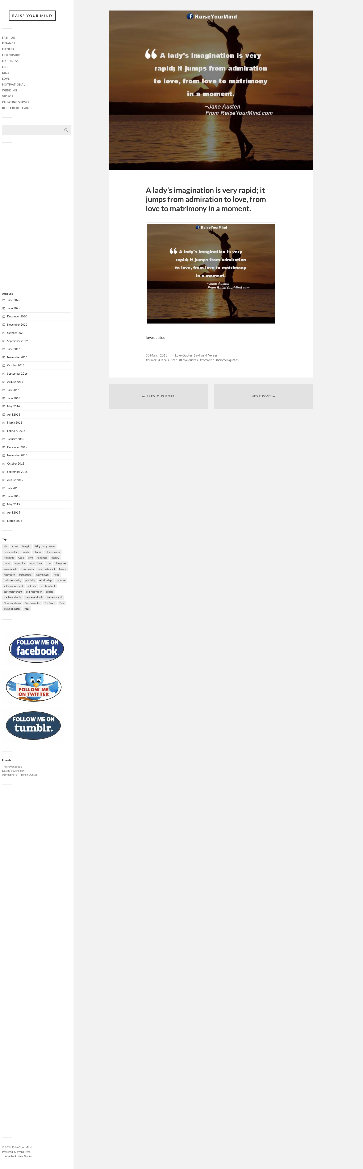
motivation (9, 574)
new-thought (42, 574)
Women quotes (228, 360)
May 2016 (13, 406)
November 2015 (17, 455)
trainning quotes (12, 608)
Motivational (13, 84)
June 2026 (13, 300)
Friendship (11, 55)
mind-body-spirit (46, 569)
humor (7, 563)
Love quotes (27, 569)
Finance (8, 43)
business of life (11, 552)
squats (49, 591)
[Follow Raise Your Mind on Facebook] (36, 664)
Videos (7, 96)
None (56, 574)
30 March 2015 (156, 355)
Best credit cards (17, 108)
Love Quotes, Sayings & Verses (196, 355)
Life (5, 67)
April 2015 (13, 512)
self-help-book (48, 586)
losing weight (10, 569)
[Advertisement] (36, 213)
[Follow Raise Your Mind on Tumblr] (33, 741)
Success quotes (32, 603)
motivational (25, 574)
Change (38, 552)
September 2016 (17, 373)
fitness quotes (53, 552)
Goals (21, 557)
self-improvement (13, 591)
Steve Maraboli (55, 597)
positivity (30, 580)
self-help (31, 586)
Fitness (8, 49)
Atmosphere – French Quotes (19, 774)
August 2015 (15, 480)
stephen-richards (12, 597)
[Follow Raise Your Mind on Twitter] (33, 703)
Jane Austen (168, 360)
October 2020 (15, 332)
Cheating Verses (15, 102)
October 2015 (15, 463)
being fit (26, 546)
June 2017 (13, 349)
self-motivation (34, 591)
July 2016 (13, 390)
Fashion (8, 37)
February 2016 (16, 430)
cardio (26, 552)
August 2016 (15, 381)
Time (61, 603)
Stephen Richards (34, 597)
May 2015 (13, 504)
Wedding (9, 90)
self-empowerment (13, 586)
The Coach (50, 603)
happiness (42, 557)
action (15, 546)
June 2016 (13, 398)
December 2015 (17, 447)
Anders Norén (23, 1156)
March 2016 (14, 422)
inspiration (19, 563)
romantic (208, 360)
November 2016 (17, 357)
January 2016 (15, 439)
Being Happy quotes (44, 546)
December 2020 (17, 316)
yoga (27, 608)
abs (5, 546)
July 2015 (13, 488)
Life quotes (60, 563)
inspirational (36, 563)
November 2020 (17, 324)
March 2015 (14, 520)
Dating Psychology (13, 770)
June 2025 (13, 308)
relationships (46, 580)
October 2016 (15, 365)
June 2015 (13, 496)
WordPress (23, 1151)
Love (6, 78)
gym (30, 557)
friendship (9, 557)
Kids (5, 72)
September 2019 (17, 341)
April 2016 (13, 414)
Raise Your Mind (32, 15)
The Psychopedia (12, 766)
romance (61, 580)
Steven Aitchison (12, 603)
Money (62, 569)
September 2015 (17, 471)
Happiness (10, 61)
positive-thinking (12, 580)
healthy (55, 557)
